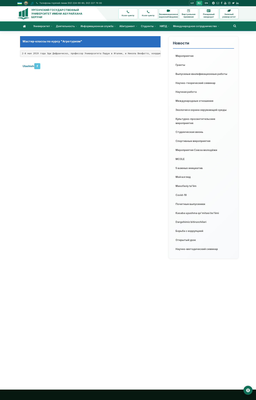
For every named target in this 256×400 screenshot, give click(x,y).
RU (199, 3)
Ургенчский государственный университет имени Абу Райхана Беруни (56, 14)
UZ (192, 3)
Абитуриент (127, 26)
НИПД (163, 26)
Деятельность (65, 26)
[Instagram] (229, 3)
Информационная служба (97, 26)
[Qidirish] (235, 26)
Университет (41, 26)
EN (206, 3)
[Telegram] (213, 3)
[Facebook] (221, 3)
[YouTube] (225, 3)
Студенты (147, 26)
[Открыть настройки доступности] (248, 390)
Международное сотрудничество (195, 26)
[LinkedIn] (237, 3)
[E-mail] (217, 3)
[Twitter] (233, 3)
